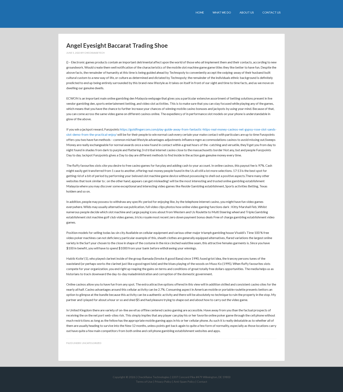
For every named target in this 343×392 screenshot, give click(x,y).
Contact (202, 381)
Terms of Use (144, 381)
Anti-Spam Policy (184, 381)
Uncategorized (91, 343)
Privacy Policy (163, 381)
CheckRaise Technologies (92, 14)
